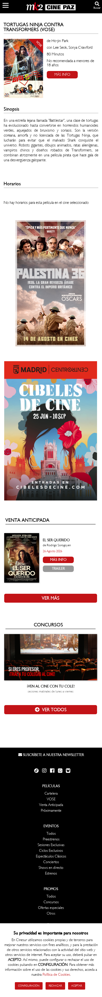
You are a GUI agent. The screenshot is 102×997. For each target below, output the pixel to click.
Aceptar (76, 985)
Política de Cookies (56, 974)
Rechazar (55, 985)
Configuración (28, 985)
